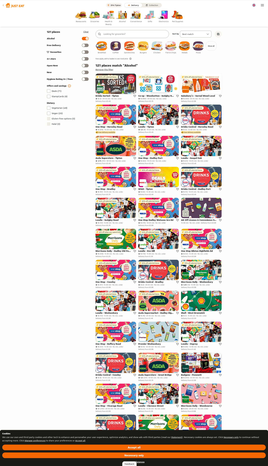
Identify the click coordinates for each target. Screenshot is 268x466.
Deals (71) (56, 91)
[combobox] (135, 34)
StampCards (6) (60, 96)
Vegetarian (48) (59, 107)
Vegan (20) (57, 113)
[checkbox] (102, 47)
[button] (13, 5)
